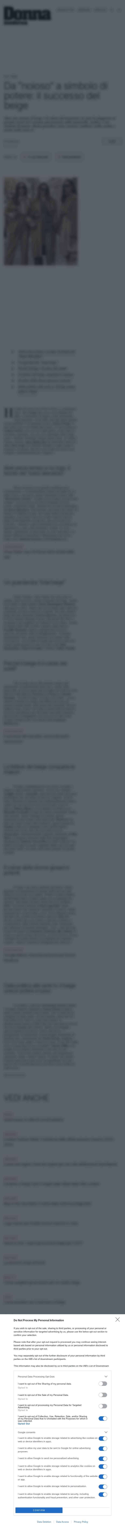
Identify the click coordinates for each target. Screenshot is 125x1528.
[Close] (119, 1320)
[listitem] (62, 1376)
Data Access (62, 1522)
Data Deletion (44, 1522)
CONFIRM (39, 1510)
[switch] (103, 1383)
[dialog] (62, 1421)
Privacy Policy (81, 1522)
